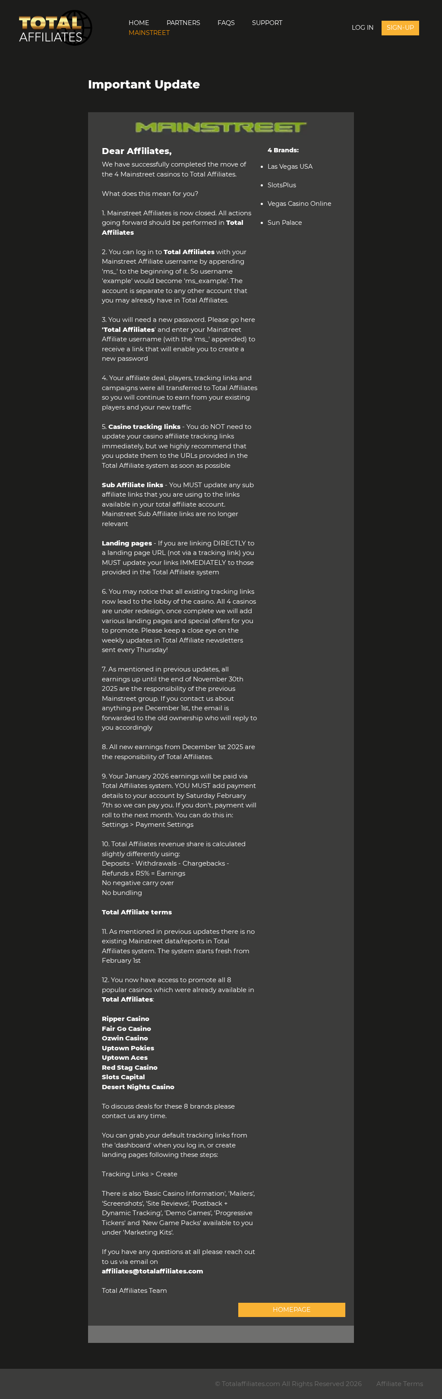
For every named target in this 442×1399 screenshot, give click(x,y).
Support (267, 23)
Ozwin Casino (125, 1038)
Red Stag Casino (130, 1067)
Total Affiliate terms (137, 912)
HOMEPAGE (292, 1310)
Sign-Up (400, 28)
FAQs (226, 23)
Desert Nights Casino (138, 1087)
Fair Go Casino (126, 1028)
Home (139, 23)
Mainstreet (149, 33)
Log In (363, 28)
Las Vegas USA (290, 166)
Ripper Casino (125, 1019)
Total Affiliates (129, 329)
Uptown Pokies (128, 1048)
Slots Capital (123, 1077)
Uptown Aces (125, 1057)
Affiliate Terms (399, 1384)
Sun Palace (285, 223)
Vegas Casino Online (300, 204)
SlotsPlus (282, 185)
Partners (183, 23)
